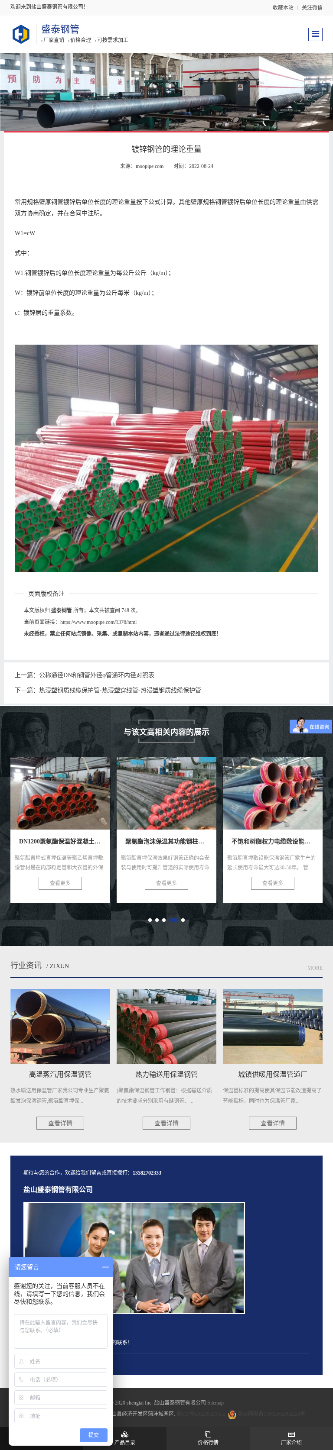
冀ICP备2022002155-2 (200, 1414)
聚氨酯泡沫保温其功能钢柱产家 (180, 788)
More (315, 968)
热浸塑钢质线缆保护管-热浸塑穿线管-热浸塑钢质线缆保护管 (120, 690)
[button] (150, 920)
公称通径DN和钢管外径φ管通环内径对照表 (96, 675)
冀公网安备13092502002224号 (271, 1414)
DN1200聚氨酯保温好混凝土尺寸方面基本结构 (100, 788)
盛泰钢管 (60, 29)
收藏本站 (283, 8)
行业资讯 (26, 965)
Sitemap (215, 1403)
